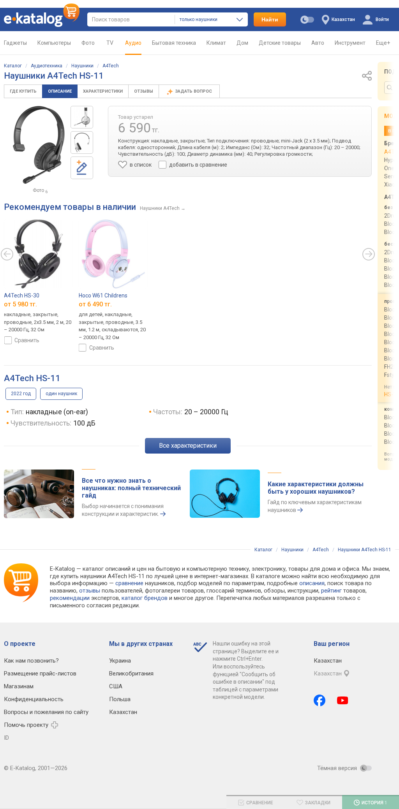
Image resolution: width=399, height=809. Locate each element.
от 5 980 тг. (20, 304)
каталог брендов (145, 597)
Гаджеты (15, 43)
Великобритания (131, 673)
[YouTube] (342, 700)
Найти (269, 19)
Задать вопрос (194, 91)
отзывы (89, 590)
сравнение (129, 583)
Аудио (133, 43)
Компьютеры (54, 43)
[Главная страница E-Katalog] (41, 19)
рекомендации (70, 597)
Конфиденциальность (34, 699)
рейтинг (331, 590)
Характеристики (103, 91)
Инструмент (350, 43)
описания (312, 583)
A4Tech (110, 66)
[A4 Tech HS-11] (82, 117)
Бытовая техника (174, 43)
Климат (216, 43)
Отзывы (143, 91)
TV (110, 43)
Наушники (82, 66)
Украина (120, 660)
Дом (242, 43)
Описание (60, 91)
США (115, 686)
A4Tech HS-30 (21, 295)
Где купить (23, 91)
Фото (88, 43)
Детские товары (280, 43)
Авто (317, 43)
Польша (120, 699)
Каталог (13, 66)
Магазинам (19, 686)
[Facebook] (319, 700)
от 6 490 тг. (95, 304)
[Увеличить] (39, 145)
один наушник (61, 393)
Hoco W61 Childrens (103, 295)
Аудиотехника (46, 66)
